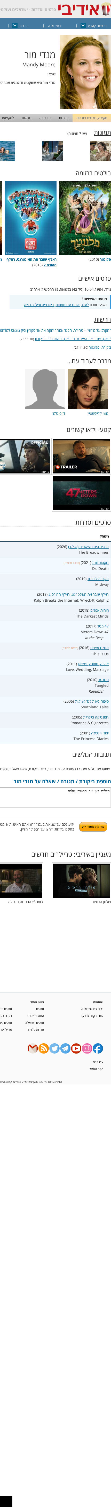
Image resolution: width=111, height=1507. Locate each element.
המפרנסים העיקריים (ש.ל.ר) (88, 546)
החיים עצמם (99, 647)
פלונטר (103, 679)
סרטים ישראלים (34, 1022)
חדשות (26, 117)
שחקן (51, 74)
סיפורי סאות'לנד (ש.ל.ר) (92, 701)
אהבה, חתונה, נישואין (93, 663)
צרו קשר (98, 1062)
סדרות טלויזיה (35, 1029)
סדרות (23, 26)
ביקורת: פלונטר (100, 347)
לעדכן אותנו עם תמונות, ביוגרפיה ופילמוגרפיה (56, 304)
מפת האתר (96, 1069)
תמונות (64, 117)
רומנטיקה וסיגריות (96, 717)
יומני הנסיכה (100, 733)
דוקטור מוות (100, 562)
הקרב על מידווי (98, 578)
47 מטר (103, 626)
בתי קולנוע (54, 26)
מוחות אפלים (99, 610)
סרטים (40, 1009)
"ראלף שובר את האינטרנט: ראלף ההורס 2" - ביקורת (73, 338)
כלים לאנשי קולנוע (92, 1009)
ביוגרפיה (45, 117)
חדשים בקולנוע (97, 26)
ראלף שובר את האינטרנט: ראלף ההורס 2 (31, 262)
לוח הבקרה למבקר (92, 1016)
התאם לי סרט (35, 1016)
